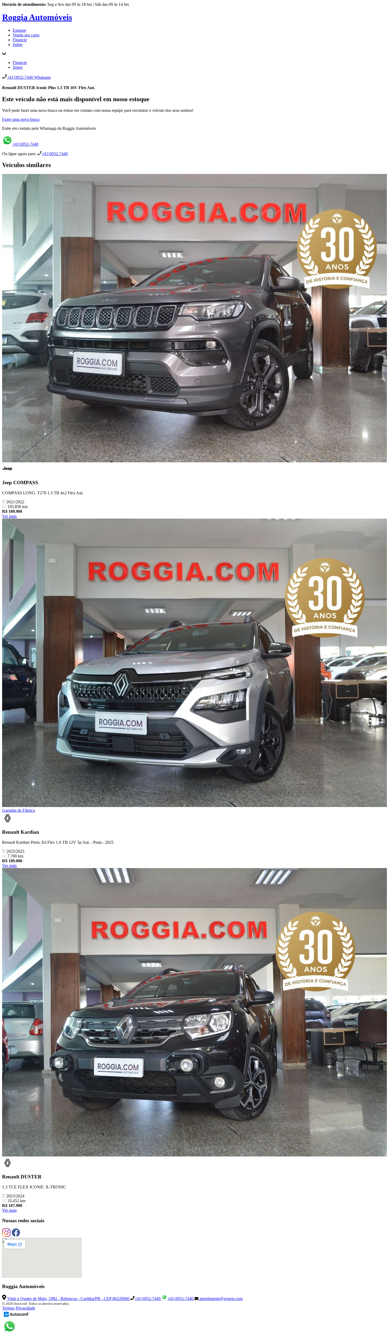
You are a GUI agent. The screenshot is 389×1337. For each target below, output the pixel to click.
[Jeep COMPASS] (194, 318)
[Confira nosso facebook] (16, 1235)
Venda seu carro (26, 35)
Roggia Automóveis (37, 17)
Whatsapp (42, 77)
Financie (20, 40)
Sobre (17, 44)
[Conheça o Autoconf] (16, 1316)
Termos (8, 1308)
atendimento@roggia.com (220, 1298)
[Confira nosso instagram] (7, 1235)
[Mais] (4, 53)
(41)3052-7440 (25, 144)
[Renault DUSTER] (194, 1013)
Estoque (19, 30)
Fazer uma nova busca (20, 119)
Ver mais (9, 516)
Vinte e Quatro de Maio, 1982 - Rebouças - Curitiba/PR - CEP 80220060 (68, 1298)
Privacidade (25, 1308)
